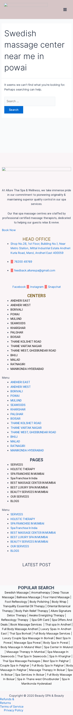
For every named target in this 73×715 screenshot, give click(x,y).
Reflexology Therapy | (16, 620)
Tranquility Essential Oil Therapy (24, 606)
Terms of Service (12, 706)
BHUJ (14, 355)
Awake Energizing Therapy (46, 615)
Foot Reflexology (16, 601)
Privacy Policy (13, 710)
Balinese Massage (28, 597)
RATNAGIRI (18, 364)
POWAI (15, 314)
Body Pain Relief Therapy (31, 611)
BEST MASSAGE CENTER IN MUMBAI (33, 482)
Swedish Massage (16, 592)
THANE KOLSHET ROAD (26, 341)
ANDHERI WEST (21, 305)
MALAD (15, 359)
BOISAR (15, 337)
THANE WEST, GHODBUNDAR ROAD (33, 350)
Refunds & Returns (7, 701)
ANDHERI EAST (20, 300)
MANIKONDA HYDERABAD (27, 369)
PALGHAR (17, 332)
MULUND (16, 319)
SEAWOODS (18, 323)
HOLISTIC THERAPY (23, 469)
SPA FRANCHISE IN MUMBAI (27, 473)
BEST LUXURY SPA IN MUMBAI (29, 487)
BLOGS (15, 501)
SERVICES (17, 464)
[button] (36, 510)
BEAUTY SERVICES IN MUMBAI (29, 492)
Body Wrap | (60, 601)
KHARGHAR (18, 328)
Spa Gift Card (40, 620)
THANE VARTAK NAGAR (26, 346)
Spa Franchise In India (24, 478)
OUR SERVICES (20, 496)
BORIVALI (17, 309)
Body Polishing (39, 601)
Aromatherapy (40, 592)
